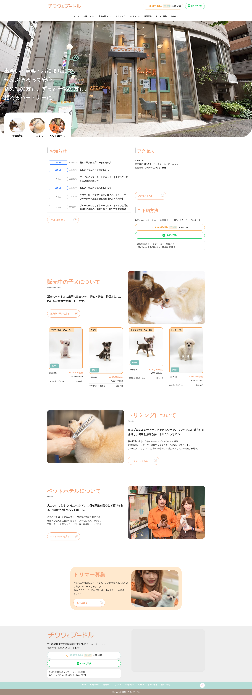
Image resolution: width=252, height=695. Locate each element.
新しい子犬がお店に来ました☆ (94, 170)
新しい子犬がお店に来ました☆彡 (95, 162)
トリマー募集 (161, 16)
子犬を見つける (105, 16)
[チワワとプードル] (64, 6)
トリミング (120, 16)
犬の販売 (106, 685)
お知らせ (174, 16)
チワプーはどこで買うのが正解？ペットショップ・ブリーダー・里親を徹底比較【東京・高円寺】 (104, 197)
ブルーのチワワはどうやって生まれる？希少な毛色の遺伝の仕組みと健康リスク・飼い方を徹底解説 (104, 207)
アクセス (141, 685)
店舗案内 (148, 16)
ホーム (76, 16)
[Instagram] (202, 685)
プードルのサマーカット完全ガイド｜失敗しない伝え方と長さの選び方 (104, 179)
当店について (88, 16)
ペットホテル (134, 16)
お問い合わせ (165, 685)
